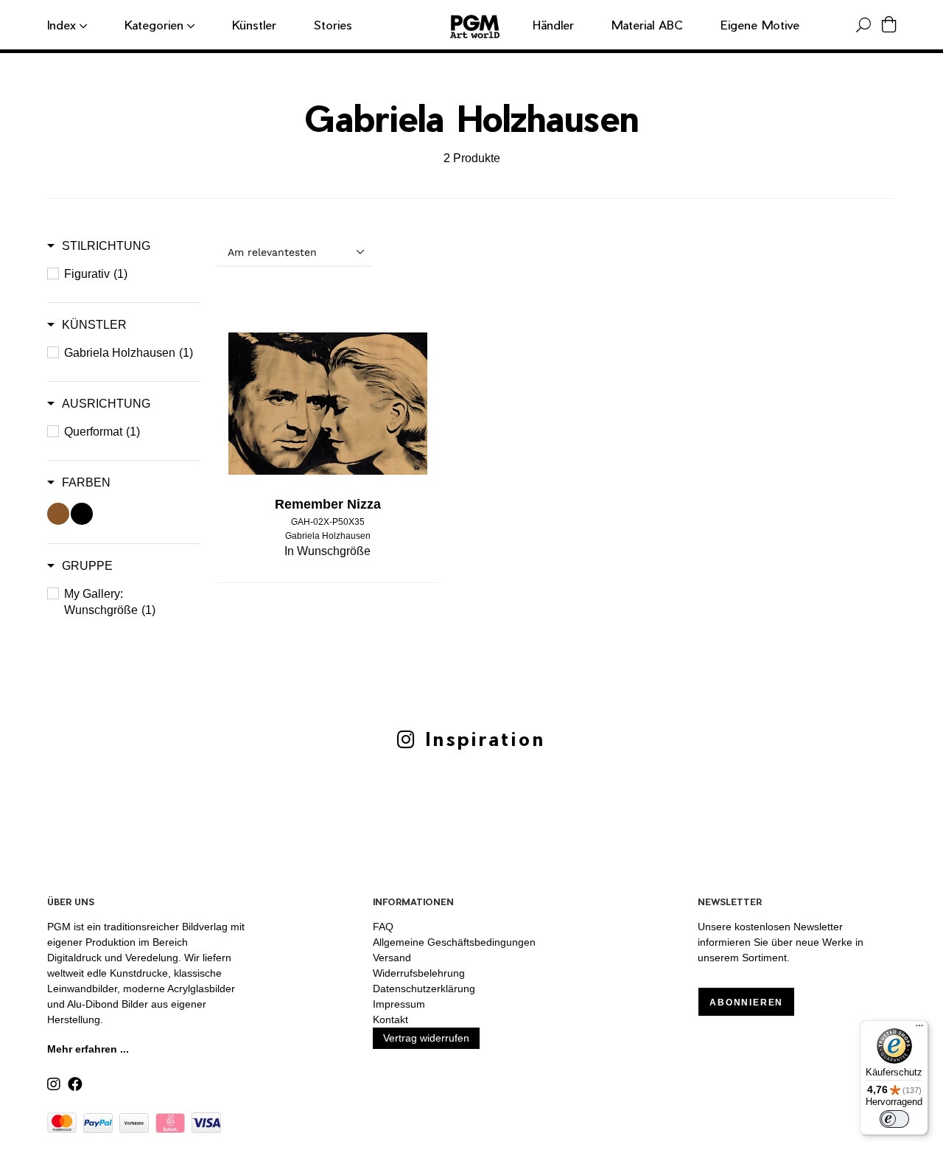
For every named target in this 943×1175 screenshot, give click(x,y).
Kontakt (390, 1019)
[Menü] (919, 1029)
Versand (392, 957)
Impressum (399, 1004)
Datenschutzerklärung (424, 988)
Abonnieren (746, 1002)
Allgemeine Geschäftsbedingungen (454, 942)
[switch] (894, 1119)
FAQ (383, 926)
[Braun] (58, 514)
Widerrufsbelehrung (419, 973)
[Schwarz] (82, 514)
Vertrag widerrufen (426, 1038)
